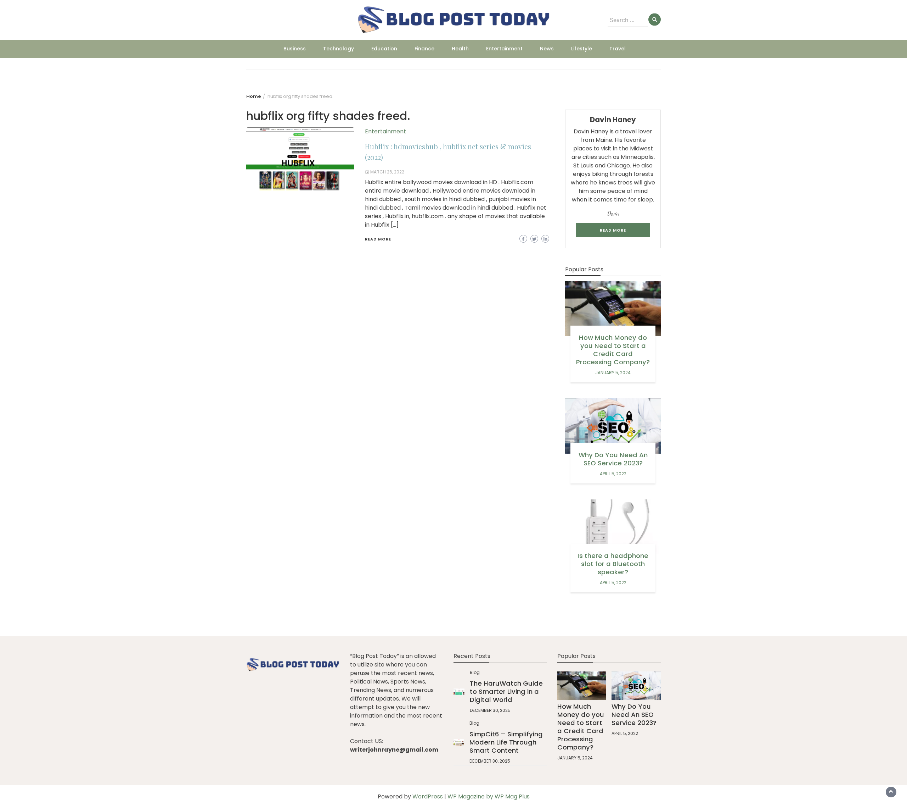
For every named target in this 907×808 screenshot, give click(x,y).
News (547, 48)
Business (294, 48)
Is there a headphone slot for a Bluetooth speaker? (613, 563)
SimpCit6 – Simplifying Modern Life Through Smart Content (506, 742)
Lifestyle (581, 48)
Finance (424, 48)
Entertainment (504, 48)
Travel (617, 48)
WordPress (427, 796)
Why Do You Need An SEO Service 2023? (613, 458)
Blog (475, 672)
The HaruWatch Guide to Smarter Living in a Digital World (506, 691)
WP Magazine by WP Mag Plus (488, 796)
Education (384, 48)
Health (460, 48)
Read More (378, 239)
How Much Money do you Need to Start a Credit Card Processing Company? (613, 349)
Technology (338, 48)
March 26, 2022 (387, 172)
